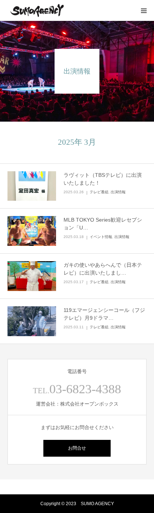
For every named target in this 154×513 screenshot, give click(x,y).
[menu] (143, 10)
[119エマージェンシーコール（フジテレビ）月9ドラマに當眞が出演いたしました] (31, 321)
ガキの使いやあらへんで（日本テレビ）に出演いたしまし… (103, 269)
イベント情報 (101, 237)
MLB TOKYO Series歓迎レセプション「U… (103, 224)
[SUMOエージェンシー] (37, 10)
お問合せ (77, 448)
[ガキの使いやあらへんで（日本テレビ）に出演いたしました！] (31, 276)
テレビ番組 (99, 192)
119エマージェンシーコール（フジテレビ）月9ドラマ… (104, 314)
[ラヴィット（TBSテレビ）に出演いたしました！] (31, 186)
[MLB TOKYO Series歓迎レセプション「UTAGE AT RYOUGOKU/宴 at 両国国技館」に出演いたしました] (31, 231)
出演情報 (118, 192)
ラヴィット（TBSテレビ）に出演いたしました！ (103, 179)
